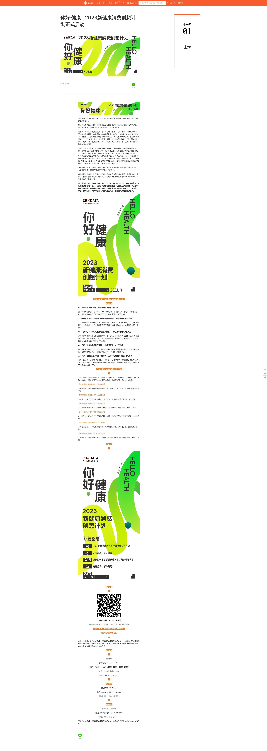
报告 (104, 3)
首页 (98, 3)
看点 (110, 3)
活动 (122, 3)
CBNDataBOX (131, 3)
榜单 (116, 3)
